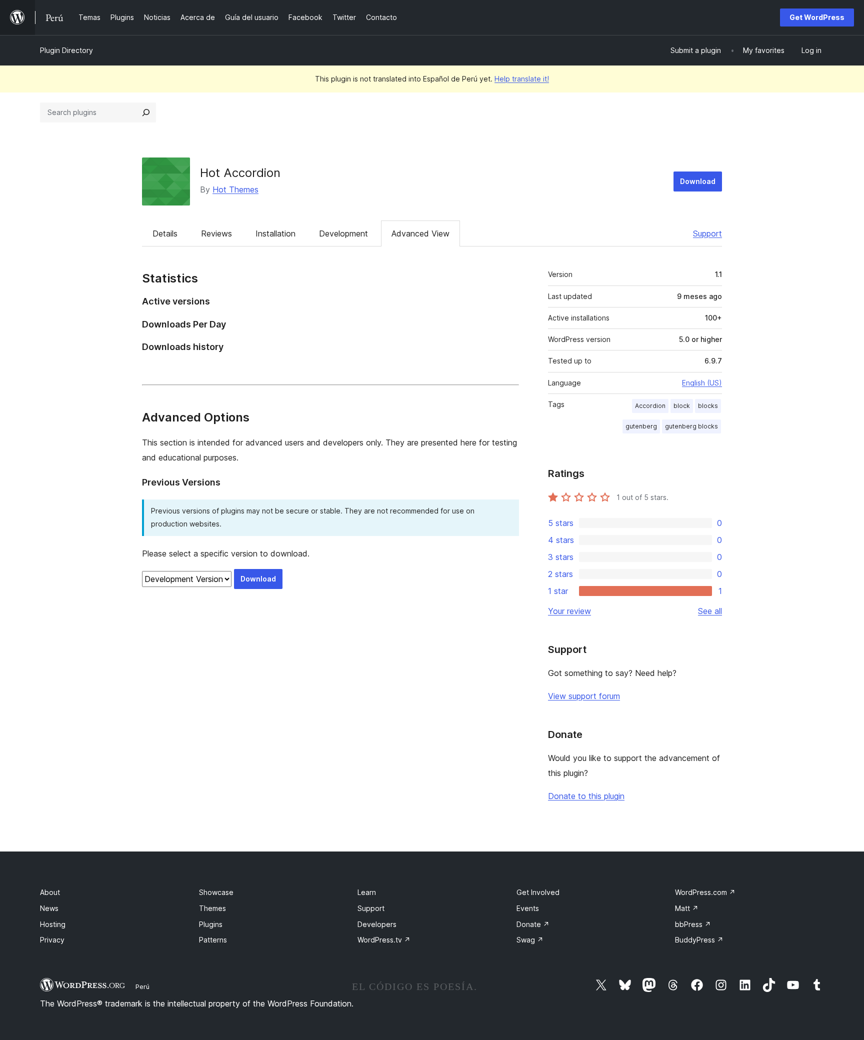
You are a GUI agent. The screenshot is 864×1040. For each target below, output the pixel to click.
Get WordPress (817, 17)
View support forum (584, 696)
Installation (276, 233)
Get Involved (538, 892)
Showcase (216, 892)
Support (707, 233)
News (49, 908)
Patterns (213, 940)
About (50, 892)
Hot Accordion (240, 173)
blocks (708, 406)
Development (343, 233)
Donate (533, 924)
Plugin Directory (66, 50)
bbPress (693, 924)
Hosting (53, 924)
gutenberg (641, 426)
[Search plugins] (146, 112)
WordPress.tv (384, 940)
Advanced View (421, 233)
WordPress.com (705, 892)
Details (165, 233)
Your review (569, 611)
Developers (377, 924)
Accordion (650, 406)
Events (527, 908)
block (682, 406)
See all (710, 611)
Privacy (52, 940)
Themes (212, 908)
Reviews (216, 233)
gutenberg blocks (691, 426)
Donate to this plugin (586, 796)
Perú (143, 986)
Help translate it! (521, 78)
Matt (686, 908)
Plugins (210, 924)
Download (698, 181)
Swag (530, 940)
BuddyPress (699, 940)
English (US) (702, 382)
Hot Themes (235, 189)
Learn (367, 892)
